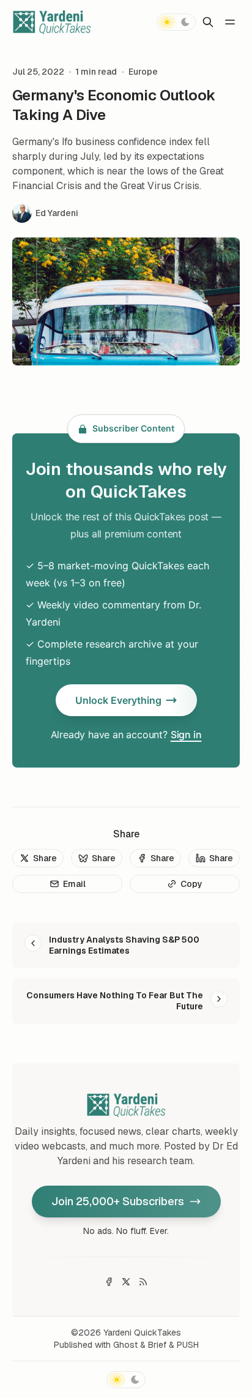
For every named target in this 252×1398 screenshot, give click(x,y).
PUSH (188, 1344)
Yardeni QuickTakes (142, 1332)
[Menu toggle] (230, 22)
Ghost (125, 1344)
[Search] (208, 22)
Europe (143, 71)
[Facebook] (109, 1282)
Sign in (186, 734)
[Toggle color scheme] (176, 22)
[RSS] (143, 1282)
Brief (157, 1344)
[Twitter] (126, 1282)
